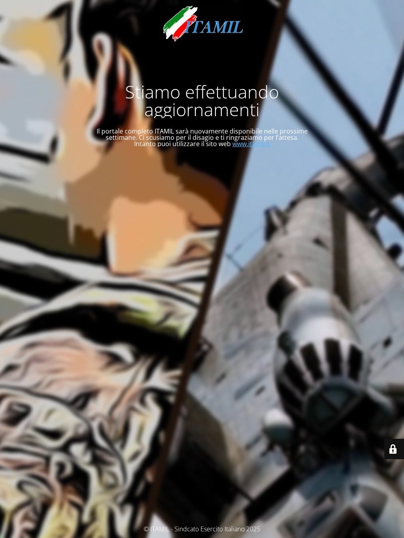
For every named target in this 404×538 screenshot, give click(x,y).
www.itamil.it (251, 143)
